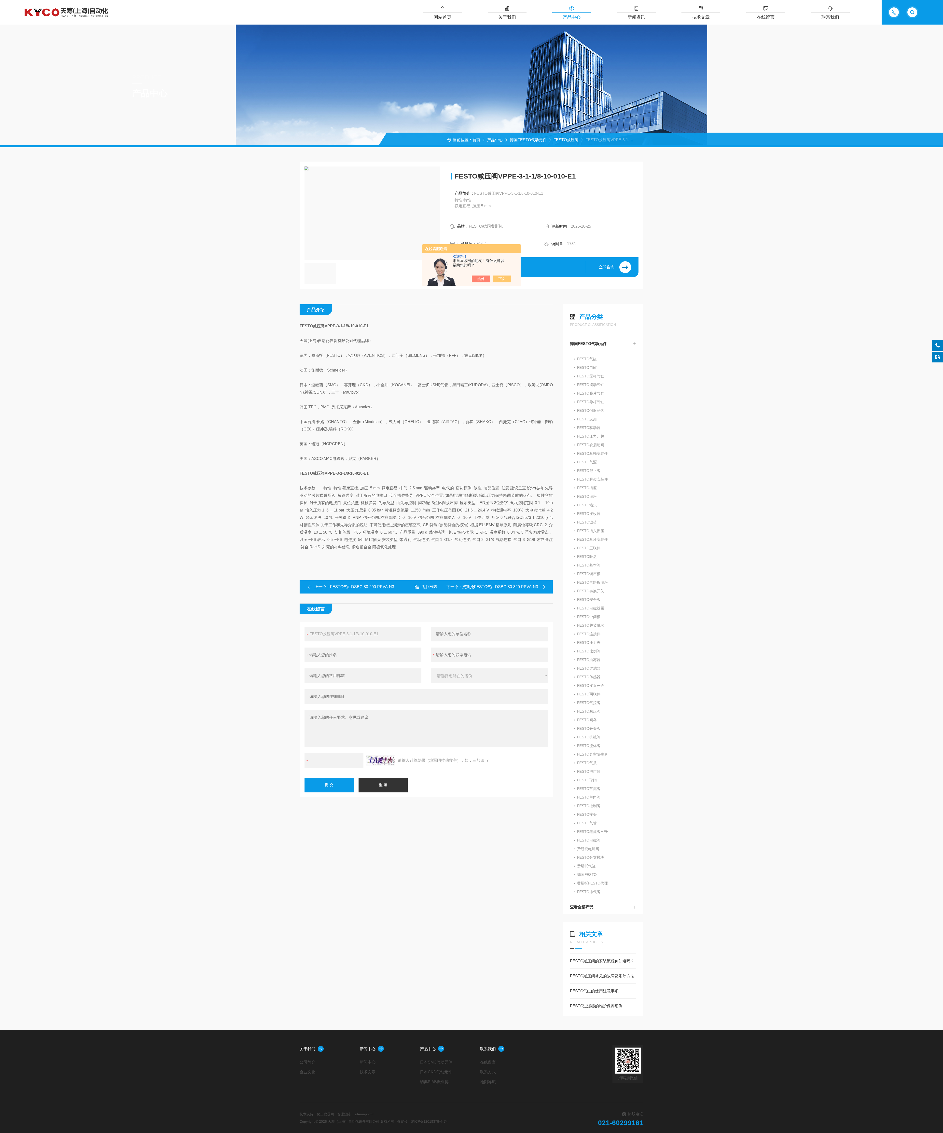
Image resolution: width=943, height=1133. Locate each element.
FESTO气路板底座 (592, 582)
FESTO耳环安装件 (592, 539)
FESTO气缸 (587, 359)
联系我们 (830, 17)
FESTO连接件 (588, 634)
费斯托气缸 (586, 866)
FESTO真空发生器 (592, 754)
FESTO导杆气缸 (590, 402)
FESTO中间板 (588, 617)
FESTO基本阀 (588, 565)
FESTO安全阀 (588, 599)
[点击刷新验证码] (380, 760)
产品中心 (572, 17)
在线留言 (766, 17)
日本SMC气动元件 (436, 1062)
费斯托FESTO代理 (592, 883)
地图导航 (488, 1082)
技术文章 (701, 17)
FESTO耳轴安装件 (592, 453)
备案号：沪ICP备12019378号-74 (422, 1121)
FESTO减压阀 (566, 140)
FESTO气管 (587, 823)
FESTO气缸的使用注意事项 (594, 991)
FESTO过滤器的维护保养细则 (596, 1006)
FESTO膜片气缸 (590, 393)
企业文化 (307, 1072)
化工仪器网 (325, 1114)
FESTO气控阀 (588, 703)
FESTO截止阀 (588, 471)
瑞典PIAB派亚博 (434, 1082)
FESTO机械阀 (588, 737)
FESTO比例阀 (588, 651)
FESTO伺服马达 (590, 410)
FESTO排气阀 (588, 892)
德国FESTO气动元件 (528, 140)
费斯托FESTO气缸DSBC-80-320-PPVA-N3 (500, 587)
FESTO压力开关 (590, 436)
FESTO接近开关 (590, 685)
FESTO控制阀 (588, 806)
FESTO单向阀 (588, 797)
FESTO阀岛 (587, 720)
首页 (476, 140)
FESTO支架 (587, 419)
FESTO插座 (587, 488)
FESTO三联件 (588, 548)
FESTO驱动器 (588, 428)
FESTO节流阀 (588, 789)
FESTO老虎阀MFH (593, 831)
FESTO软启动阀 (590, 445)
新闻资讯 (636, 17)
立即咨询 (606, 267)
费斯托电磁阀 (588, 849)
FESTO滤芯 (587, 522)
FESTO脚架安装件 (592, 479)
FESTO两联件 (588, 694)
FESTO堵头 (587, 505)
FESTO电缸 (587, 367)
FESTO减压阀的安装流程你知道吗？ (602, 961)
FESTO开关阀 (588, 728)
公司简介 (307, 1062)
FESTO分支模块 (590, 857)
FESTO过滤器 (588, 668)
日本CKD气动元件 (436, 1072)
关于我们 (507, 17)
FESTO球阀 (587, 780)
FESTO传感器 (588, 677)
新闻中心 (367, 1049)
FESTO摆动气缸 (590, 385)
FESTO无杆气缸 (590, 376)
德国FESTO (587, 874)
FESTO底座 (587, 496)
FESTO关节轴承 (590, 625)
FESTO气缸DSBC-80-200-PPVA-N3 (362, 587)
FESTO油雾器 (588, 660)
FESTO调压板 (588, 574)
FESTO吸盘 (587, 556)
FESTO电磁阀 (588, 840)
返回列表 (430, 587)
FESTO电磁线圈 (590, 608)
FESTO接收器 (588, 513)
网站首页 (442, 17)
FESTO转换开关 (590, 591)
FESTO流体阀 (588, 746)
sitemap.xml (364, 1114)
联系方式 (488, 1072)
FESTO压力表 (588, 642)
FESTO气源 (587, 462)
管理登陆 (344, 1114)
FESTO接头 (587, 814)
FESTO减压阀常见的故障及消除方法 (602, 976)
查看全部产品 (582, 907)
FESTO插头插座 (590, 531)
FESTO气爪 (587, 763)
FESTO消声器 (588, 771)
